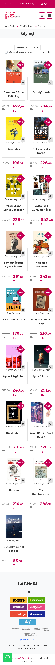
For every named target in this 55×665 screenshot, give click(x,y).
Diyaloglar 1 (13, 433)
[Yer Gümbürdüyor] (41, 469)
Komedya (13, 149)
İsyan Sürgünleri (14, 376)
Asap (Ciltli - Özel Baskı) (41, 435)
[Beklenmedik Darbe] (41, 128)
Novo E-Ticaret (21, 658)
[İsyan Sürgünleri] (13, 356)
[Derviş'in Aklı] (41, 71)
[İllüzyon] (13, 469)
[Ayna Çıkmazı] (41, 356)
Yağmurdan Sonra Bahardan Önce (13, 208)
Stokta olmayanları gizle (21, 52)
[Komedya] (13, 128)
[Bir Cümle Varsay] (13, 299)
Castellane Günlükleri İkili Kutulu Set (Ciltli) (41, 208)
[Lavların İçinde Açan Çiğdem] (13, 242)
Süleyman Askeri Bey (41, 321)
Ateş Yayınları (13, 540)
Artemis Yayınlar (41, 142)
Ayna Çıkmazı (41, 376)
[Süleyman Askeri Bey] (41, 299)
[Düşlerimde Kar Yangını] (13, 526)
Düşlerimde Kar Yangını (14, 549)
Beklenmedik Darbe (41, 151)
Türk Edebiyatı (27, 26)
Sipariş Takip (33, 4)
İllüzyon (14, 490)
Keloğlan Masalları (41, 264)
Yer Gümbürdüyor (41, 492)
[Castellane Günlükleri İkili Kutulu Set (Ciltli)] (41, 185)
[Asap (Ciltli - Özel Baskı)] (41, 412)
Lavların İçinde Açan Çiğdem (14, 264)
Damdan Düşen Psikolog (14, 94)
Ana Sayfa (8, 4)
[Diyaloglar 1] (13, 412)
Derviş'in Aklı (41, 92)
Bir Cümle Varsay (14, 319)
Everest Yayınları (14, 199)
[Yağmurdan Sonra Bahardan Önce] (13, 185)
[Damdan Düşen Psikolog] (13, 71)
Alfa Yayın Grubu (14, 142)
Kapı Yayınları (41, 256)
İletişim (20, 4)
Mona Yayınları (14, 483)
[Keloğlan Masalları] (41, 242)
